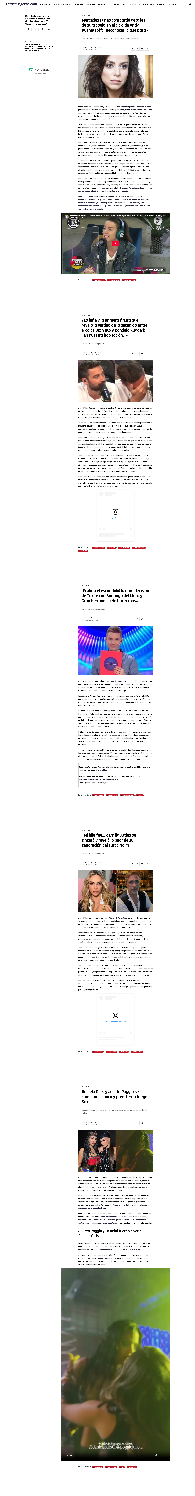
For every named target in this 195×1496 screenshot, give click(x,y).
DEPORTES (112, 4)
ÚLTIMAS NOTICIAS (49, 4)
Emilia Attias (109, 918)
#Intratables (101, 770)
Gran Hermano (99, 795)
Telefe (140, 795)
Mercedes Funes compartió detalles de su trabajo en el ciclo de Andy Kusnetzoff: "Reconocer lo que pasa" (37, 20)
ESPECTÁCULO (128, 4)
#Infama (109, 767)
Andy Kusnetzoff (107, 106)
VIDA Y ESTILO (157, 4)
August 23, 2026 (102, 782)
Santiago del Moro (114, 681)
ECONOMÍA (78, 4)
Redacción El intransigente (92, 47)
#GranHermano (85, 779)
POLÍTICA (66, 4)
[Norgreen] (39, 71)
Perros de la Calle (143, 106)
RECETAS (171, 4)
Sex (122, 1467)
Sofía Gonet (132, 1467)
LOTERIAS (143, 4)
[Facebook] (28, 29)
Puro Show (84, 551)
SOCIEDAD (90, 4)
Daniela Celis (83, 1177)
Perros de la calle (129, 280)
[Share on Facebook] (132, 49)
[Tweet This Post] (137, 49)
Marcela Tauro (112, 795)
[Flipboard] (42, 29)
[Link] (142, 49)
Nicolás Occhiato (96, 408)
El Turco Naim (121, 918)
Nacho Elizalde (137, 1052)
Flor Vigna (112, 548)
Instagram (124, 1052)
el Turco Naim (98, 1052)
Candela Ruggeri (99, 548)
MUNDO (101, 4)
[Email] (49, 29)
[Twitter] (35, 29)
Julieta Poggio (121, 1190)
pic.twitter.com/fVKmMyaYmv (105, 779)
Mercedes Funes (145, 109)
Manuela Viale (125, 548)
